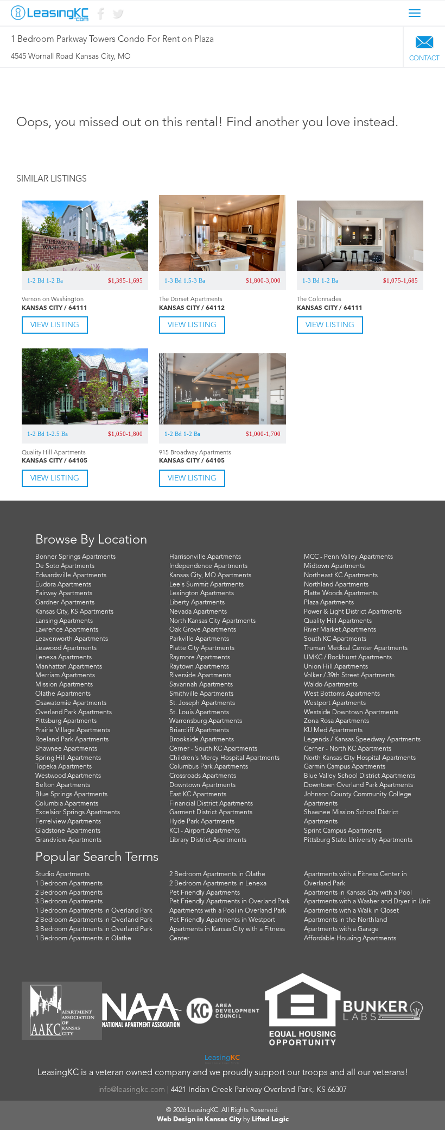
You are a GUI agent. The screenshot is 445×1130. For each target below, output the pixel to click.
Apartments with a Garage (341, 929)
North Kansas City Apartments (212, 621)
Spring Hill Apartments (68, 758)
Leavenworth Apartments (71, 639)
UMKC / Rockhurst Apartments (348, 657)
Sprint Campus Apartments (343, 831)
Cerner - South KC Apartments (213, 749)
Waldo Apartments (331, 685)
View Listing (54, 325)
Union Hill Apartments (336, 667)
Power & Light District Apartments (353, 612)
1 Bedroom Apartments (69, 884)
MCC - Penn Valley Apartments (348, 557)
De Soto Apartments (64, 566)
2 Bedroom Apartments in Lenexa (217, 884)
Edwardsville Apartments (70, 575)
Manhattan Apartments (68, 667)
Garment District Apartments (210, 812)
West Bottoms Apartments (342, 694)
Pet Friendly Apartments (204, 893)
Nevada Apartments (198, 612)
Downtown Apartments (202, 785)
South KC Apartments (335, 639)
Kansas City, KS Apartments (74, 612)
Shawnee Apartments (66, 749)
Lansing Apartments (64, 621)
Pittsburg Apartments (66, 721)
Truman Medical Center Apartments (356, 648)
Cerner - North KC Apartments (347, 749)
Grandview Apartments (68, 840)
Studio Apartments (62, 874)
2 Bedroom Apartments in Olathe (217, 874)
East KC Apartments (197, 794)
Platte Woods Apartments (341, 593)
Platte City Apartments (201, 648)
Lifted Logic (270, 1119)
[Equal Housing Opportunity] (303, 1010)
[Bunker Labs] (383, 1010)
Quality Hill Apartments (338, 621)
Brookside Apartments (201, 739)
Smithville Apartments (201, 694)
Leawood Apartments (66, 648)
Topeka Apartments (63, 767)
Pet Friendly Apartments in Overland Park (229, 901)
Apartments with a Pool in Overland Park (227, 911)
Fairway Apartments (63, 593)
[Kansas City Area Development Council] (222, 1011)
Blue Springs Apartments (71, 794)
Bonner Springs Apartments (75, 557)
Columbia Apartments (66, 804)
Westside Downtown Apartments (351, 712)
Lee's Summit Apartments (206, 585)
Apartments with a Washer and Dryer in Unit (367, 901)
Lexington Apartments (201, 593)
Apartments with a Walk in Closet (351, 911)
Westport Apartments (335, 703)
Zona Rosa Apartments (336, 721)
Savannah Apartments (201, 685)
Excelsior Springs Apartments (77, 812)
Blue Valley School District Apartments (359, 776)
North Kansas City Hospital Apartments (360, 758)
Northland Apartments (336, 585)
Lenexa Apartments (63, 657)
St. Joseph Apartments (202, 703)
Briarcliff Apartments (199, 730)
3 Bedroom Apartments (69, 901)
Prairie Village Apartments (72, 730)
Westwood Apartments (68, 776)
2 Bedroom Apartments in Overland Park (93, 920)
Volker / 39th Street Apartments (349, 675)
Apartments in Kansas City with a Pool (358, 893)
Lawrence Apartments (66, 630)
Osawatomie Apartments (70, 703)
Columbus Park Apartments (208, 767)
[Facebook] (100, 16)
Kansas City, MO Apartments (210, 575)
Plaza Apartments (329, 603)
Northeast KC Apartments (341, 575)
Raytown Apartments (199, 667)
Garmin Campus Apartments (344, 767)
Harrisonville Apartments (205, 557)
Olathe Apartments (63, 694)
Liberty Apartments (197, 603)
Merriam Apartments (65, 675)
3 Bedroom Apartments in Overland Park (93, 929)
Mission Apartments (64, 685)
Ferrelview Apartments (68, 822)
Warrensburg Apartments (205, 721)
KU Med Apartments (333, 730)
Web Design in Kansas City (199, 1119)
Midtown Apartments (334, 566)
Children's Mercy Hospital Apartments (224, 758)
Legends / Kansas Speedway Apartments (362, 739)
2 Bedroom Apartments (69, 893)
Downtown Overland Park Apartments (358, 785)
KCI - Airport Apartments (204, 831)
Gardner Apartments (64, 603)
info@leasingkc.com (131, 1090)
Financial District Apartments (211, 804)
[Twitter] (117, 16)
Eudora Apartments (63, 585)
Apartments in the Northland (345, 920)
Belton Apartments (62, 785)
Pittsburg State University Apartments (358, 840)
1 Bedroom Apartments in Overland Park (93, 911)
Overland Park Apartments (73, 712)
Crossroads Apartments (202, 776)
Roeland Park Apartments (72, 739)
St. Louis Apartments (199, 712)
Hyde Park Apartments (201, 822)
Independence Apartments (208, 566)
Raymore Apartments (199, 657)
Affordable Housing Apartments (350, 938)
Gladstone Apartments (67, 831)
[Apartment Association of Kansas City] (62, 1011)
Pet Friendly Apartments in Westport (222, 920)
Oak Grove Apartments (202, 630)
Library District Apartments (207, 840)
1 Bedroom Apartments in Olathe (83, 938)
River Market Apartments (340, 630)
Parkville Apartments (199, 639)
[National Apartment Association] (142, 1010)
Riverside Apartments (200, 675)
